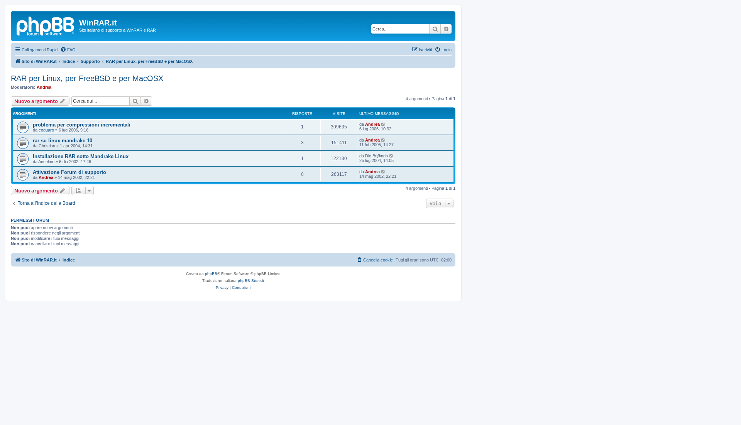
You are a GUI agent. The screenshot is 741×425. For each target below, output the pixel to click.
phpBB (211, 274)
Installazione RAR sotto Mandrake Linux (81, 156)
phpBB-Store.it (251, 280)
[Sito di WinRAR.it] (46, 25)
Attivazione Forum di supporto (69, 172)
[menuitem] (68, 49)
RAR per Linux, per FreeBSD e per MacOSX (87, 78)
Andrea (44, 87)
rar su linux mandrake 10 (62, 140)
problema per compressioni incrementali (81, 125)
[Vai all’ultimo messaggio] (383, 124)
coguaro (46, 130)
